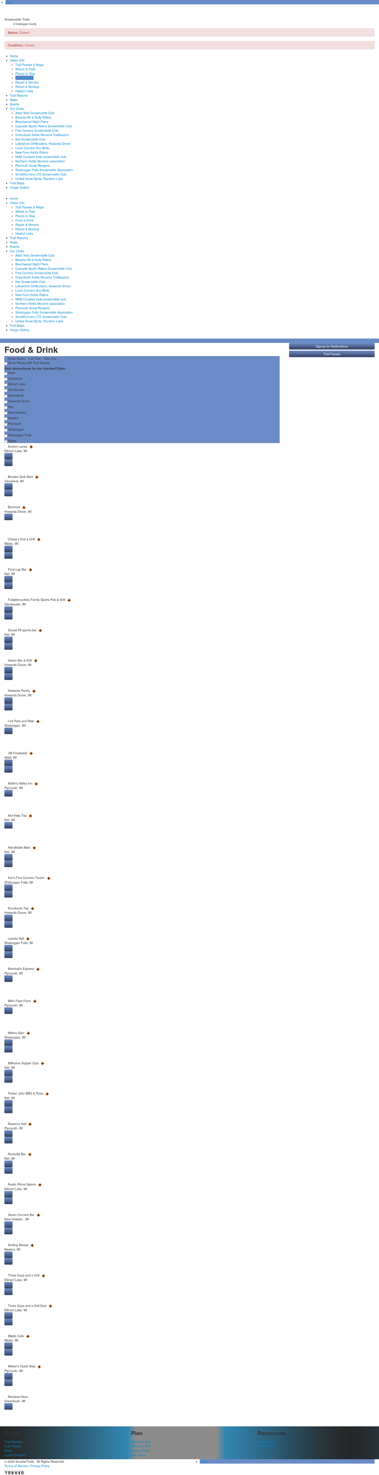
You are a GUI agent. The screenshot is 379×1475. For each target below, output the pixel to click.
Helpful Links (24, 91)
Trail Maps (17, 183)
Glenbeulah (15, 389)
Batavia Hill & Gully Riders (33, 117)
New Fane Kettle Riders (31, 152)
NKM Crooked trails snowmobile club (40, 156)
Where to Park (25, 69)
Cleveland (14, 378)
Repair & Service (27, 82)
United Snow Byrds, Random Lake (39, 178)
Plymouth (14, 423)
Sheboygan (15, 429)
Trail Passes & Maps (29, 64)
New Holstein (16, 412)
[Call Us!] (8, 463)
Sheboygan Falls (19, 435)
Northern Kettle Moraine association (40, 161)
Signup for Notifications (332, 346)
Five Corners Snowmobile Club (36, 130)
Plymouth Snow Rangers (32, 165)
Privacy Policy (40, 1466)
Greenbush (15, 395)
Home (14, 56)
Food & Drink (24, 78)
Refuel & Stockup (27, 86)
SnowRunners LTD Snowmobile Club (40, 174)
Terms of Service (16, 1466)
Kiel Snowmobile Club (30, 139)
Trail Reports (19, 95)
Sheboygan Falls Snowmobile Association (44, 170)
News (14, 100)
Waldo (12, 440)
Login (9, 2)
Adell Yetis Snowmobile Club (35, 113)
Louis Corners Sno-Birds (32, 148)
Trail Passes (332, 354)
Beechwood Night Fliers (31, 121)
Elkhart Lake (16, 384)
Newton (13, 418)
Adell (11, 373)
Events (14, 104)
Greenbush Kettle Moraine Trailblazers (42, 135)
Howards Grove (18, 401)
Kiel (10, 407)
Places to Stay (25, 73)
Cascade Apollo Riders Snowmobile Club (43, 126)
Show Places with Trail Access (28, 362)
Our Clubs (17, 108)
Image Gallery (19, 187)
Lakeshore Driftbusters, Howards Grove (42, 143)
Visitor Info (17, 60)
